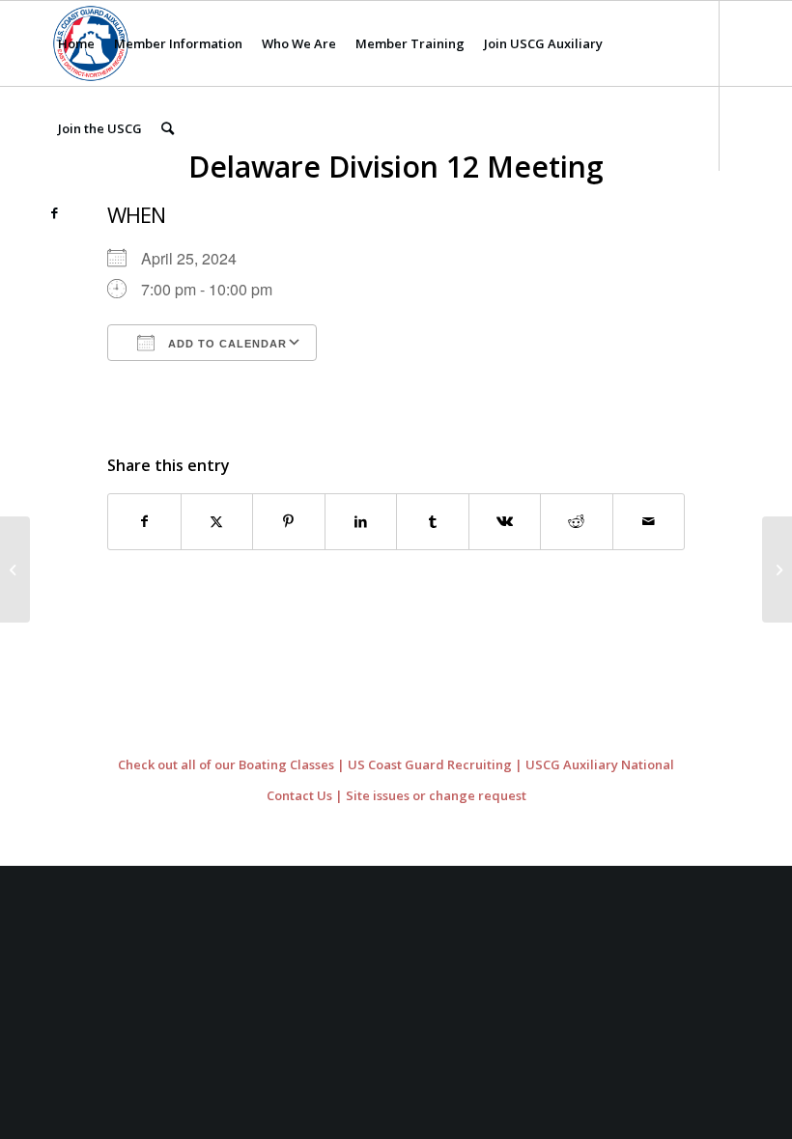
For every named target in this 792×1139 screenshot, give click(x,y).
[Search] (168, 128)
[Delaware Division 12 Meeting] (15, 569)
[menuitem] (76, 43)
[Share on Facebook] (144, 521)
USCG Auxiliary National (599, 764)
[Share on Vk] (505, 521)
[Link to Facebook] (54, 212)
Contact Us (299, 795)
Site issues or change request (436, 795)
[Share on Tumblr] (432, 521)
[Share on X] (217, 521)
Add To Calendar (225, 343)
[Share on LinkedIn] (361, 521)
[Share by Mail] (649, 521)
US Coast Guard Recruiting (430, 764)
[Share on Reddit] (576, 521)
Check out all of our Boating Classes (226, 764)
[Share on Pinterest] (289, 521)
